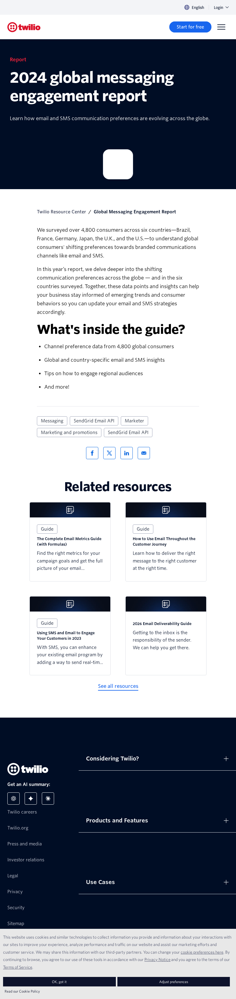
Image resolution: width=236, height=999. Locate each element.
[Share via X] (109, 453)
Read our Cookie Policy (22, 991)
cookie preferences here (202, 952)
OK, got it (59, 982)
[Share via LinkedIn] (126, 453)
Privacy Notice (157, 959)
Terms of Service (17, 967)
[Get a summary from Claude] (48, 798)
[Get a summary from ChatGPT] (13, 798)
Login (218, 7)
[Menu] (221, 27)
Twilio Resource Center (61, 211)
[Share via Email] (144, 453)
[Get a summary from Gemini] (31, 798)
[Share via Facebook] (92, 453)
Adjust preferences (173, 982)
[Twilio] (24, 27)
